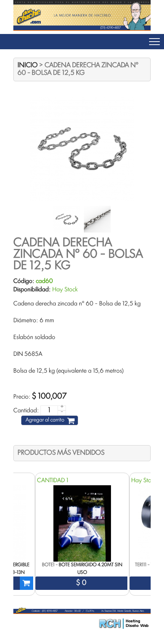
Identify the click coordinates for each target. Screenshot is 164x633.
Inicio (28, 65)
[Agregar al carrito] (26, 583)
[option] (82, 534)
